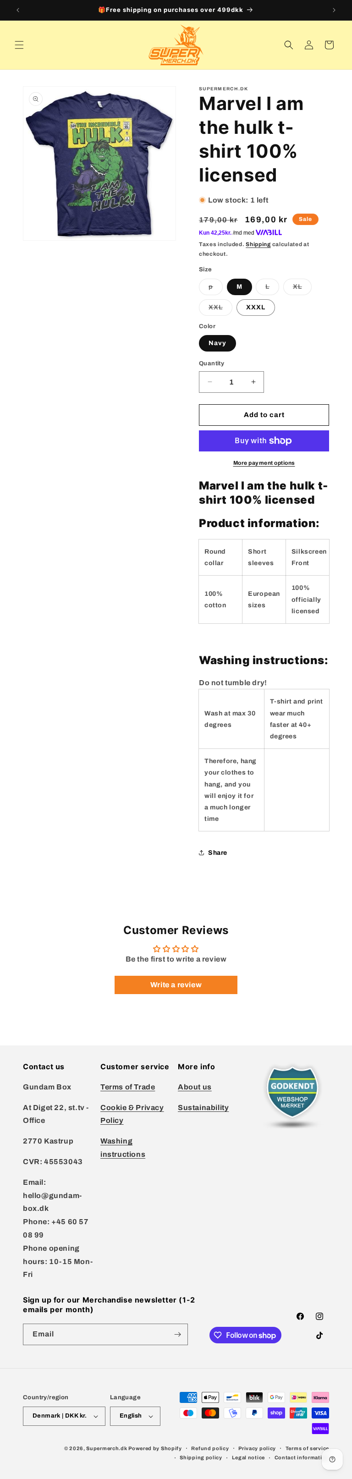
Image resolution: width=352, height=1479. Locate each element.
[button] (19, 45)
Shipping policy (201, 1457)
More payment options (264, 463)
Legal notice (248, 1457)
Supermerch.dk (106, 1448)
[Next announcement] (334, 10)
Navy (217, 343)
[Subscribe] (177, 1334)
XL (302, 289)
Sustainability (203, 1107)
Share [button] (217, 852)
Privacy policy (257, 1448)
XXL (220, 309)
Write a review (176, 985)
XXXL (255, 307)
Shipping (258, 244)
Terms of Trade (127, 1087)
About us (195, 1087)
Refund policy (210, 1448)
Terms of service (307, 1448)
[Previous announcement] (18, 10)
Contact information (302, 1457)
